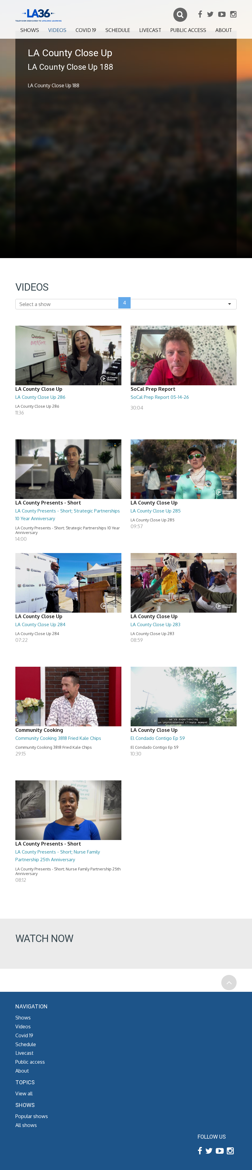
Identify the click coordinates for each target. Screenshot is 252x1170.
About (223, 30)
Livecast (150, 30)
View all (24, 1093)
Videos (57, 30)
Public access (188, 30)
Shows (29, 30)
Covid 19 (86, 30)
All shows (26, 1125)
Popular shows (31, 1116)
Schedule (117, 30)
